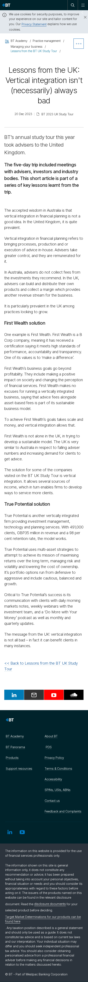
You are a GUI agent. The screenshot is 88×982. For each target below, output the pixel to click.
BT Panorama (15, 747)
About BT (51, 736)
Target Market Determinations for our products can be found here (43, 919)
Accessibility (53, 779)
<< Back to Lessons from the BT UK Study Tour (41, 666)
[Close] (82, 17)
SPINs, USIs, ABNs (57, 790)
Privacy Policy (54, 757)
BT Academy (15, 736)
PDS (49, 747)
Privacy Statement (34, 24)
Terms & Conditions (58, 768)
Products (12, 757)
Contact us (52, 800)
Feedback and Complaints (63, 811)
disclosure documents (50, 904)
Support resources (19, 768)
